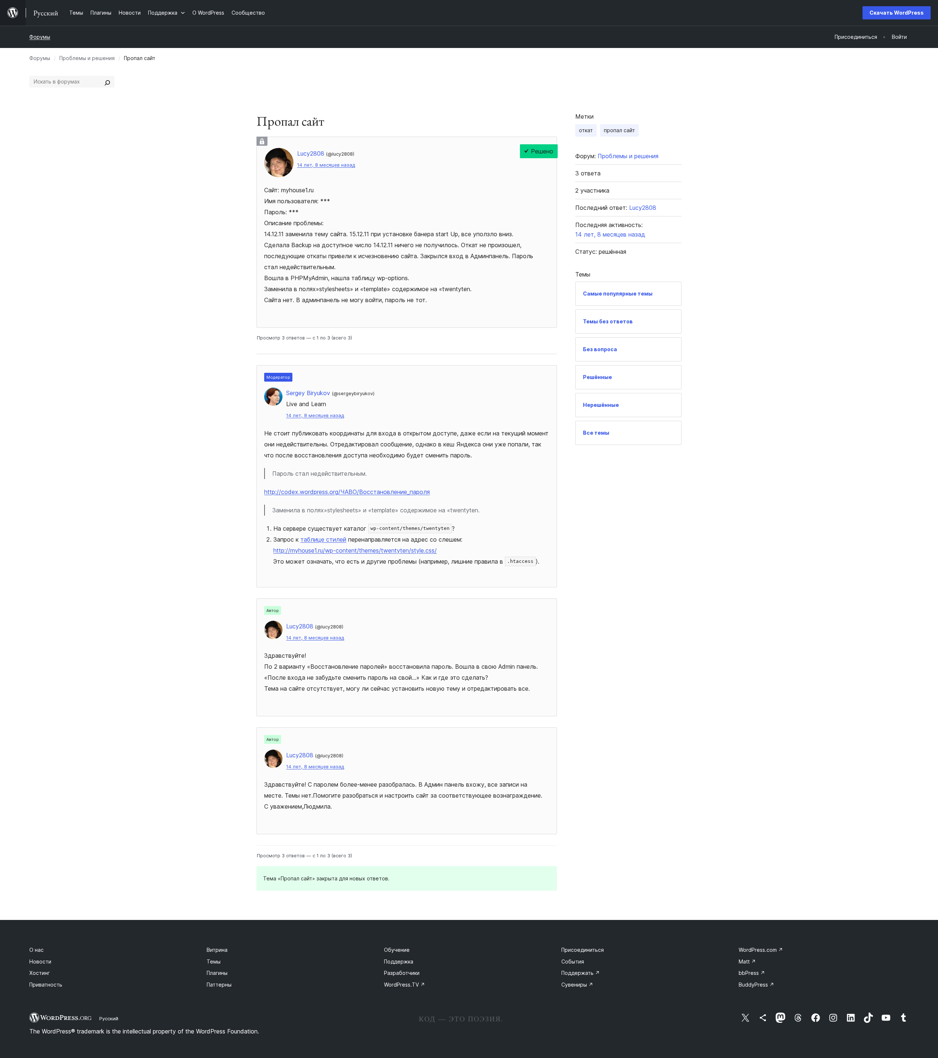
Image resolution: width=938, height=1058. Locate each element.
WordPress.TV (404, 984)
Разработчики (402, 973)
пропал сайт (619, 130)
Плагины (217, 973)
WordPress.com (761, 950)
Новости (40, 961)
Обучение (397, 950)
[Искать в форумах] (107, 82)
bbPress (752, 973)
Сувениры (577, 984)
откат (586, 130)
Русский (108, 1018)
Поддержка (398, 961)
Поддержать (580, 973)
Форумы (39, 37)
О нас (36, 950)
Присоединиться (582, 950)
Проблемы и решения (87, 58)
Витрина (217, 950)
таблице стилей (323, 539)
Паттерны (219, 984)
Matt (747, 961)
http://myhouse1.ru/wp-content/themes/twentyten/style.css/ (355, 550)
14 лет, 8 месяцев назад (326, 165)
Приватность (45, 984)
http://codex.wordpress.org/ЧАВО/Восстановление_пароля (347, 491)
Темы (214, 961)
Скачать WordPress (896, 13)
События (572, 961)
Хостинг (39, 973)
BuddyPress (756, 984)
